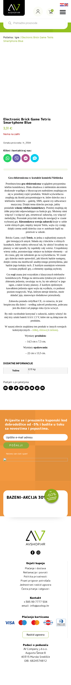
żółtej (35, 330)
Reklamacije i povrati (35, 572)
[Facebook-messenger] (25, 158)
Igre (17, 37)
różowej (43, 330)
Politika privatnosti (35, 576)
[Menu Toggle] (62, 12)
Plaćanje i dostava (35, 568)
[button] (5, 388)
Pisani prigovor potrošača (35, 580)
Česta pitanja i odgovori (35, 589)
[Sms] (35, 158)
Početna (8, 37)
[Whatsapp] (7, 158)
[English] (66, 4)
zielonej (54, 330)
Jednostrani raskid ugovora (35, 584)
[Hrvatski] (62, 4)
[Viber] (16, 158)
